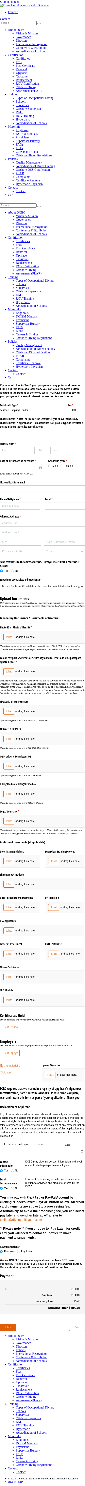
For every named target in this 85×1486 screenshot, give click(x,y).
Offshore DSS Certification (33, 169)
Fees (19, 62)
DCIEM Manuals (27, 133)
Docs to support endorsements (16, 898)
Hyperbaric (23, 119)
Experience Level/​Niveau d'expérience (25, 579)
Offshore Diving (26, 87)
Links (19, 148)
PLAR (20, 173)
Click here (5, 1072)
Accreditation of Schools (31, 51)
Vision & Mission (27, 33)
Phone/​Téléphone (15, 499)
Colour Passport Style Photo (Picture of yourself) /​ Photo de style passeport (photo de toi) (40, 660)
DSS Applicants (8, 921)
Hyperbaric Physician (29, 184)
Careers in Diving (27, 151)
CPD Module (6, 990)
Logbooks (22, 130)
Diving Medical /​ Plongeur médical (18, 784)
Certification (15, 55)
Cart (10, 194)
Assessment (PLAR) (29, 90)
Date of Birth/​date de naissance (21, 461)
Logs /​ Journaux (14, 811)
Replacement (24, 80)
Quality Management (29, 162)
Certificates (23, 58)
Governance (23, 37)
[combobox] (64, 551)
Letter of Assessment (11, 944)
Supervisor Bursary (28, 141)
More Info (14, 126)
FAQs (19, 144)
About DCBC (17, 29)
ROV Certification (27, 83)
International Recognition (31, 44)
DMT (19, 112)
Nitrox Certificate (9, 967)
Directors (21, 40)
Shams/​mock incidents (12, 874)
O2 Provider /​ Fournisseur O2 (15, 756)
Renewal (21, 69)
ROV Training (25, 116)
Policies (13, 159)
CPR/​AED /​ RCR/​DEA (10, 729)
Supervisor (22, 105)
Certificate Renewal (28, 180)
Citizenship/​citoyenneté (12, 482)
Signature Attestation (10, 1065)
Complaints (23, 176)
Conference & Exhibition (31, 47)
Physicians (22, 137)
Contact (5, 19)
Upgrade (21, 72)
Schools (21, 101)
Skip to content (9, 1)
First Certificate (25, 65)
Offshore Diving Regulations (34, 155)
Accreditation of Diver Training (35, 166)
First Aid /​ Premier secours (14, 702)
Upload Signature (51, 1065)
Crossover (22, 76)
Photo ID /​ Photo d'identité (20, 627)
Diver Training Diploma (12, 851)
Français (13, 12)
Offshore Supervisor (28, 108)
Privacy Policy (16, 1481)
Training (13, 94)
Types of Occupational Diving (35, 98)
